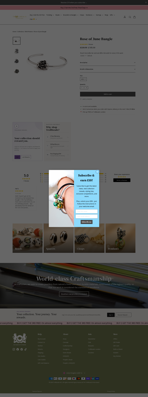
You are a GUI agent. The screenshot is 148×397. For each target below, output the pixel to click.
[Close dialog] (97, 172)
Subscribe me (86, 222)
